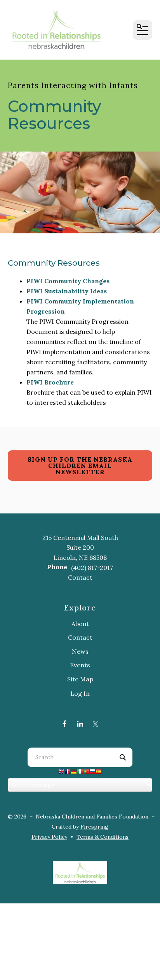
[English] (61, 773)
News (80, 651)
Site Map (80, 679)
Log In (80, 693)
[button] (142, 30)
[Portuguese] (86, 773)
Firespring (94, 826)
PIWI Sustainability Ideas (66, 291)
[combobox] (70, 757)
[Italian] (80, 773)
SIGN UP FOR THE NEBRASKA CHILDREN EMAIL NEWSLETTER (80, 465)
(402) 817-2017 (92, 567)
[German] (74, 773)
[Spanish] (99, 773)
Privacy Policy (49, 836)
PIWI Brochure (50, 382)
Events (80, 665)
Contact (80, 577)
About (80, 624)
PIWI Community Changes (68, 281)
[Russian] (92, 773)
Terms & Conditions (103, 836)
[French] (67, 773)
